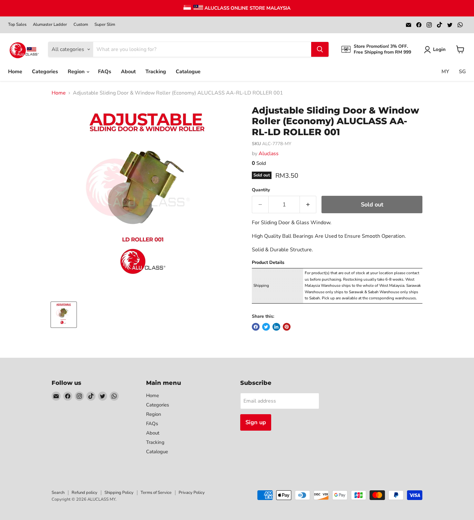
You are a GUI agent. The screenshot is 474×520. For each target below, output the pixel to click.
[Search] (320, 49)
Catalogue (188, 71)
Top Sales (17, 24)
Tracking (155, 71)
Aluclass (269, 153)
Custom (81, 24)
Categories (45, 71)
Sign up (255, 422)
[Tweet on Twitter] (266, 327)
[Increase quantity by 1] (308, 205)
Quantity (261, 190)
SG (462, 71)
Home (15, 71)
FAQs (104, 71)
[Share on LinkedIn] (276, 327)
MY (445, 71)
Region (77, 71)
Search (58, 492)
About (128, 71)
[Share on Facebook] (256, 327)
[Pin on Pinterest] (287, 327)
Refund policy (84, 492)
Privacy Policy (192, 492)
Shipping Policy (118, 492)
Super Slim (104, 24)
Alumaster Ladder (50, 24)
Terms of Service (156, 492)
